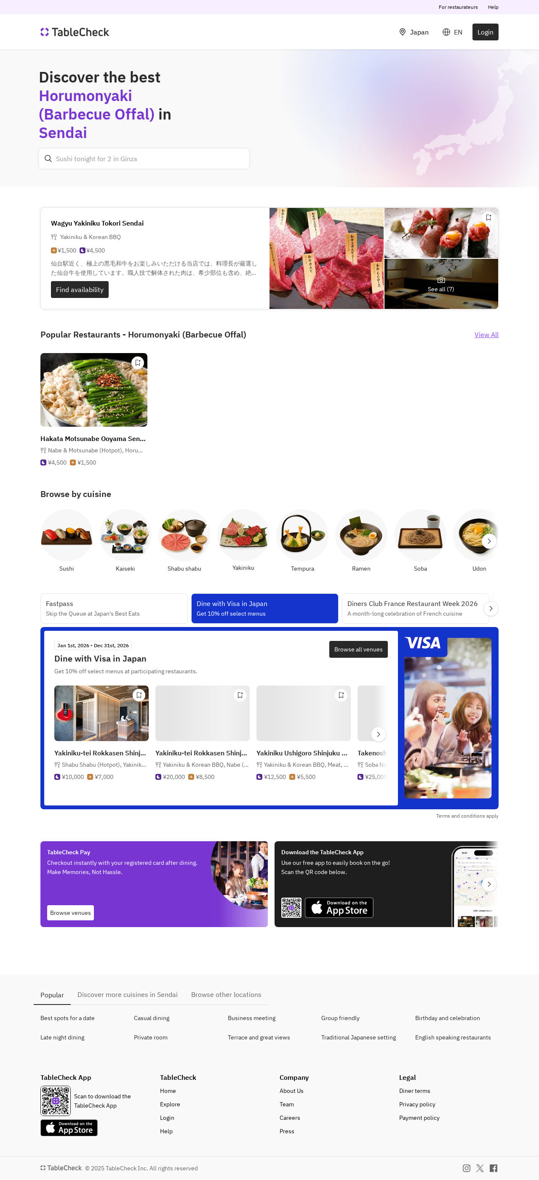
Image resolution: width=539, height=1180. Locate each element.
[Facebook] (493, 1168)
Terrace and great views (259, 1037)
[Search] (48, 158)
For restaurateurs (458, 7)
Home (168, 1091)
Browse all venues (358, 649)
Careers (290, 1118)
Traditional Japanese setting (358, 1037)
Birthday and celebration (447, 1018)
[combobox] (144, 159)
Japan (419, 32)
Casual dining (151, 1018)
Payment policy (419, 1118)
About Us (292, 1091)
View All (487, 334)
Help (493, 7)
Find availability (80, 289)
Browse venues (70, 913)
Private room (151, 1037)
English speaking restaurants (453, 1037)
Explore (170, 1104)
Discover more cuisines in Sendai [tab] (127, 994)
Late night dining (62, 1037)
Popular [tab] (52, 995)
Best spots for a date (67, 1018)
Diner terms (414, 1091)
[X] (480, 1168)
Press (287, 1131)
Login (486, 32)
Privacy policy (417, 1104)
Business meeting (251, 1018)
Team (287, 1104)
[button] (97, 450)
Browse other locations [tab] (226, 994)
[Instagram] (467, 1168)
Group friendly (340, 1018)
